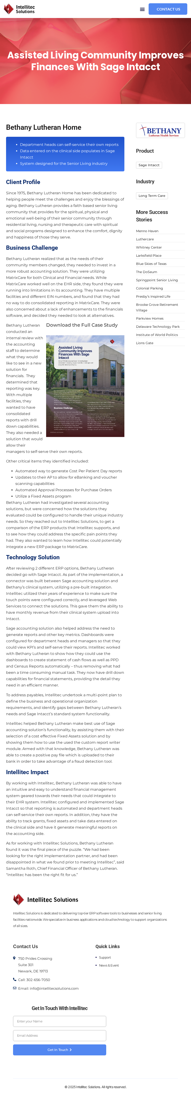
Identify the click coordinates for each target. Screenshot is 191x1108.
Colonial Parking (149, 288)
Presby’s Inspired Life (153, 296)
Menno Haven (147, 231)
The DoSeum (146, 272)
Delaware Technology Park (158, 327)
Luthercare (145, 239)
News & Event (109, 965)
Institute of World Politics (157, 335)
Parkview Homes (150, 318)
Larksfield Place (148, 255)
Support (105, 957)
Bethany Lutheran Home (50, 193)
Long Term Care (152, 196)
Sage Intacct (49, 574)
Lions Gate (144, 343)
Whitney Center (149, 247)
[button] (142, 9)
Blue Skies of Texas (151, 264)
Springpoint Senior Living (157, 280)
